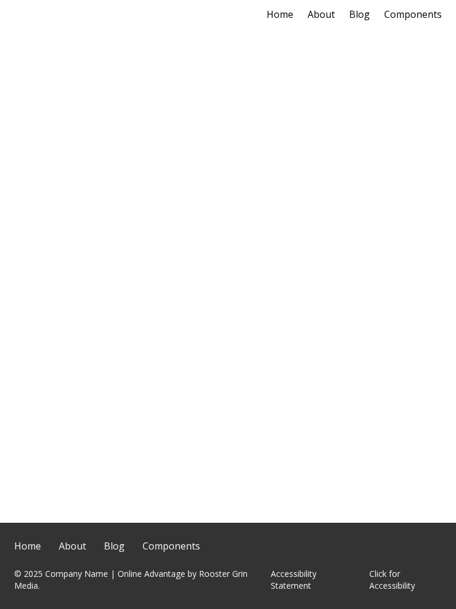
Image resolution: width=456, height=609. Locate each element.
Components (413, 14)
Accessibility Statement (293, 580)
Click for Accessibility (392, 580)
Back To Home (228, 348)
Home (280, 14)
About (321, 14)
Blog (359, 14)
